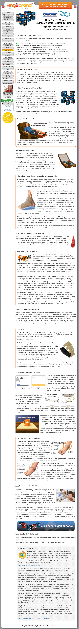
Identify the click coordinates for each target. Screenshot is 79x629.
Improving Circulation (7, 107)
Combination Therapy (7, 110)
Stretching (8, 106)
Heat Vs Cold (7, 109)
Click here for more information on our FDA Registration (33, 618)
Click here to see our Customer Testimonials (30, 565)
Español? (5, 10)
